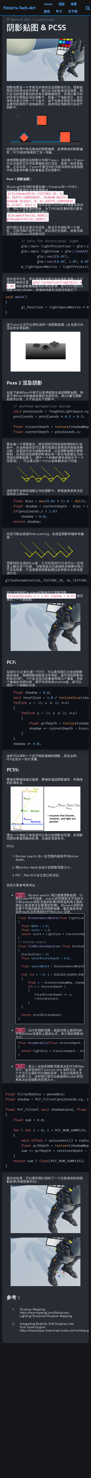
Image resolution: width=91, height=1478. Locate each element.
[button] (87, 7)
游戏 (47, 11)
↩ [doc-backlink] (74, 1315)
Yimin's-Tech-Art (19, 7)
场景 (74, 4)
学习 (59, 11)
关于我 (72, 11)
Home (48, 4)
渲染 (62, 4)
